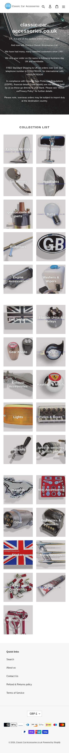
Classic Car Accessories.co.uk (29, 742)
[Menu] (63, 6)
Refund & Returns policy (19, 684)
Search (10, 659)
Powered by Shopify (51, 742)
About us (11, 667)
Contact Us (12, 676)
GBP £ (33, 713)
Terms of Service (15, 692)
